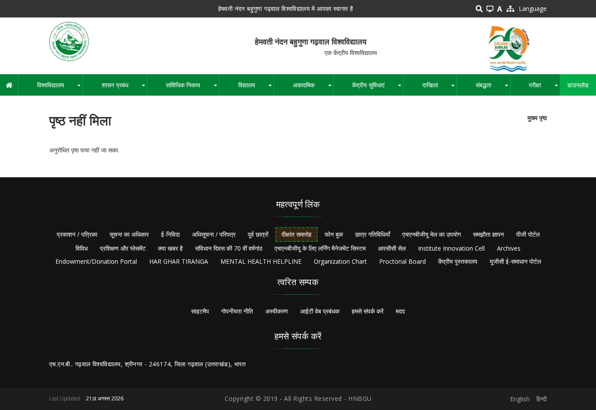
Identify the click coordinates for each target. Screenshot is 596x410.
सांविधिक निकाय (192, 88)
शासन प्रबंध (124, 88)
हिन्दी (541, 399)
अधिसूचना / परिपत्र (214, 234)
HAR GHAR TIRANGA (178, 261)
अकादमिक (313, 88)
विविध (81, 248)
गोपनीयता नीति (237, 311)
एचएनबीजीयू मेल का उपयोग (431, 234)
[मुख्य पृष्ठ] (69, 41)
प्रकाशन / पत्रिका (77, 234)
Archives (509, 248)
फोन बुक (334, 234)
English (520, 399)
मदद (400, 311)
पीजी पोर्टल (528, 234)
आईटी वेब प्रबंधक (319, 311)
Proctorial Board (402, 261)
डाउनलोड (578, 85)
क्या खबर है (170, 248)
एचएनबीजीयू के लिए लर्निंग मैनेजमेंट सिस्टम (320, 248)
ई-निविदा (170, 234)
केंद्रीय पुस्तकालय (457, 261)
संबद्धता (493, 88)
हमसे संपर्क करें (368, 311)
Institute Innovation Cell (451, 248)
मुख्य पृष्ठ (537, 118)
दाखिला (439, 88)
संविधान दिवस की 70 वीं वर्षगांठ (228, 248)
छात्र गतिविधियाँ (372, 234)
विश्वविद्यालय (59, 88)
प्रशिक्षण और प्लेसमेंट (123, 248)
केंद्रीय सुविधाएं (377, 88)
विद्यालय (256, 88)
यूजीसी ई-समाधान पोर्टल (515, 261)
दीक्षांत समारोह (296, 234)
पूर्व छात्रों (258, 234)
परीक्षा (544, 88)
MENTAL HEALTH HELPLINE (260, 261)
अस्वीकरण (276, 311)
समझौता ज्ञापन (488, 234)
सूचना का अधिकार (129, 234)
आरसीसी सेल (392, 248)
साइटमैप (200, 311)
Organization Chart (340, 261)
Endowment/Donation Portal (96, 261)
